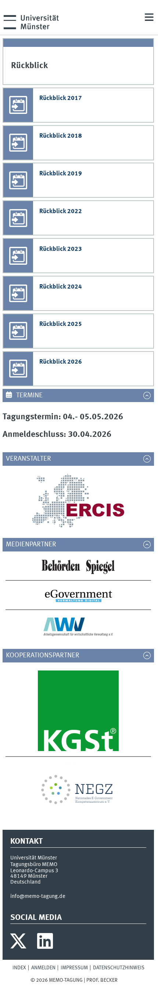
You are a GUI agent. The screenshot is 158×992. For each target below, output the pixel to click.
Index (19, 967)
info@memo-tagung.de (37, 896)
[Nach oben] (122, 980)
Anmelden (43, 967)
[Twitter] (19, 943)
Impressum (74, 967)
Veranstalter (32, 459)
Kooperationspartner (46, 655)
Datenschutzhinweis (118, 967)
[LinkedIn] (45, 943)
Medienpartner (34, 544)
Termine (29, 395)
